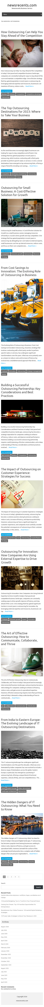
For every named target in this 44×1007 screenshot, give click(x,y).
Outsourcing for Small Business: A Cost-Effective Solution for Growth (18, 191)
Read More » (30, 86)
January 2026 (5, 951)
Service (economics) (8, 177)
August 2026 (5, 926)
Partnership (5, 458)
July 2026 (4, 930)
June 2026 (4, 933)
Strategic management (34, 371)
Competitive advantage (33, 94)
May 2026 (4, 937)
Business (4, 94)
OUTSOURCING (7, 91)
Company (12, 94)
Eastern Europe (11, 788)
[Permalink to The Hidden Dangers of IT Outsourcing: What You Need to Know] (22, 836)
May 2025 (4, 978)
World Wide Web (7, 864)
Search (3, 883)
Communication (21, 706)
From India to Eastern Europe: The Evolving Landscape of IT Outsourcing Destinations (20, 723)
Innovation (12, 371)
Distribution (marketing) (18, 174)
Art (3, 706)
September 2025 (6, 965)
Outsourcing (6, 97)
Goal (18, 537)
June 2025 (4, 975)
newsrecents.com (22, 5)
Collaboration (10, 706)
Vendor (4, 374)
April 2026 (4, 940)
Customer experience (8, 537)
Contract (4, 371)
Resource (36, 254)
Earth (3, 788)
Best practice (6, 455)
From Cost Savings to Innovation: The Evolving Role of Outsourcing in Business (21, 271)
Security (31, 861)
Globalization (32, 706)
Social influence (36, 537)
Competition (20, 94)
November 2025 (6, 958)
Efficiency (5, 861)
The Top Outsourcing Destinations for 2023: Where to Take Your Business (20, 111)
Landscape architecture (9, 791)
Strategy (18, 177)
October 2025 (5, 961)
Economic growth (16, 254)
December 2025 (6, 954)
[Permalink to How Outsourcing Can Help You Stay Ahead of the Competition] (22, 68)
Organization (14, 861)
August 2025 (5, 968)
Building (14, 455)
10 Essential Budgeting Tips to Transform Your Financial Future (20, 901)
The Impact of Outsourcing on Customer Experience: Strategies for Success (21, 473)
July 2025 (4, 971)
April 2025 (4, 982)
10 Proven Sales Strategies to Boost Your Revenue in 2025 (19, 916)
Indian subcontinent (24, 788)
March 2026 (4, 944)
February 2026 (5, 947)
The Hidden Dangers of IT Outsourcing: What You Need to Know (20, 805)
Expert (24, 619)
